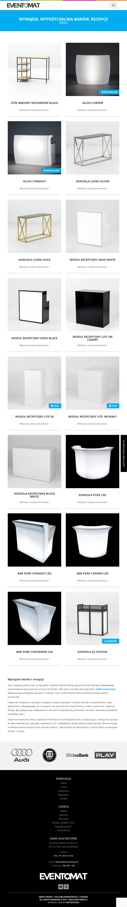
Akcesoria (63, 818)
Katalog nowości (63, 826)
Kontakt (64, 798)
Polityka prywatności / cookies (71, 897)
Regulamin (63, 794)
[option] (22, 755)
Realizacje (63, 790)
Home (64, 783)
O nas (64, 787)
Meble (63, 811)
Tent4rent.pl (63, 830)
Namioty (63, 814)
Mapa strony (46, 897)
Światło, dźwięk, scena (63, 822)
